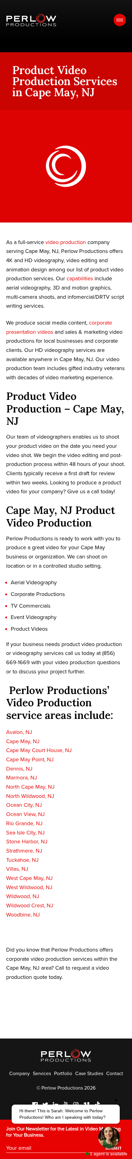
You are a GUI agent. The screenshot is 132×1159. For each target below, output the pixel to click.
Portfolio (63, 1073)
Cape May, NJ (23, 741)
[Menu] (120, 20)
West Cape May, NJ (29, 878)
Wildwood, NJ (22, 896)
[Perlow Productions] (31, 20)
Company (19, 1073)
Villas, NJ (17, 868)
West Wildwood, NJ (29, 887)
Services (42, 1073)
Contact (114, 1073)
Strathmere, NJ (24, 850)
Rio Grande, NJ (24, 823)
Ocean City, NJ (24, 805)
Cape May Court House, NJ (39, 750)
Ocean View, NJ (25, 814)
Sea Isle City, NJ (25, 832)
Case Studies (89, 1073)
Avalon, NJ (19, 732)
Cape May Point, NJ (30, 759)
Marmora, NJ (21, 777)
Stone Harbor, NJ (27, 841)
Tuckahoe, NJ (22, 860)
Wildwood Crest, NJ (29, 905)
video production (65, 242)
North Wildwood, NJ (30, 796)
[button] (65, 1114)
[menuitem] (19, 1074)
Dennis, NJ (19, 768)
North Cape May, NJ (30, 786)
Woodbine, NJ (23, 914)
